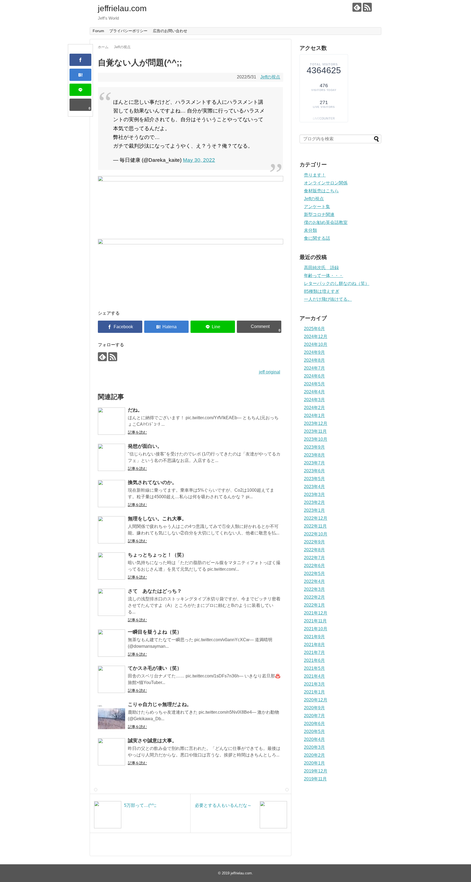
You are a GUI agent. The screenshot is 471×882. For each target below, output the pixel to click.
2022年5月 (314, 573)
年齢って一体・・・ (323, 275)
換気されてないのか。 (152, 482)
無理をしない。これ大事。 (157, 518)
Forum (98, 31)
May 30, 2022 (199, 160)
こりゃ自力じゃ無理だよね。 (160, 704)
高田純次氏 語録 (321, 267)
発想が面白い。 (145, 446)
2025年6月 (314, 328)
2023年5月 (314, 478)
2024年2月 (314, 407)
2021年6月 (314, 660)
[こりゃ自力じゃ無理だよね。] (111, 715)
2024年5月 (314, 384)
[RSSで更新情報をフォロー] (367, 7)
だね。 (135, 410)
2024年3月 (314, 399)
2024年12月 (315, 336)
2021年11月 (315, 621)
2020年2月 (314, 755)
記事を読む (137, 432)
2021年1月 (314, 692)
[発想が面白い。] (111, 457)
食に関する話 (317, 238)
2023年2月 (314, 502)
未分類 (310, 230)
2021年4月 (314, 676)
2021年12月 (315, 613)
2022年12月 (315, 518)
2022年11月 (315, 526)
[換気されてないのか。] (111, 493)
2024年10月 (315, 344)
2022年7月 (314, 557)
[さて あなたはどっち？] (111, 602)
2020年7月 (314, 715)
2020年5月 (314, 731)
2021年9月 (314, 636)
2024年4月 (314, 392)
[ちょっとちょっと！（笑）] (111, 566)
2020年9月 (314, 707)
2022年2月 (314, 597)
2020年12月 (315, 700)
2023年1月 (314, 510)
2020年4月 (314, 739)
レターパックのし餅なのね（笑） (336, 283)
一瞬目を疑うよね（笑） (155, 632)
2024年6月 (314, 376)
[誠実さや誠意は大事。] (111, 751)
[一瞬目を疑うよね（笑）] (111, 643)
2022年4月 (314, 581)
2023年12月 (315, 423)
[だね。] (111, 421)
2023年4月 (314, 486)
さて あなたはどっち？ (155, 591)
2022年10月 (315, 534)
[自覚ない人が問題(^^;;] (80, 75)
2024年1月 (314, 415)
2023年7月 (314, 463)
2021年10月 (315, 628)
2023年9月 (314, 447)
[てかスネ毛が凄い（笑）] (111, 679)
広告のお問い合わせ (170, 31)
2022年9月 (314, 542)
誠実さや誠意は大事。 (152, 740)
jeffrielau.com (122, 8)
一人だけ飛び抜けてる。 (328, 299)
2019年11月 (315, 779)
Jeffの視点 (270, 77)
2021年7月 (314, 652)
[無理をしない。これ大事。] (111, 529)
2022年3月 (314, 589)
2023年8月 (314, 455)
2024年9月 (314, 352)
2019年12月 (315, 771)
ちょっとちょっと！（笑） (157, 555)
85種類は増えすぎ (321, 291)
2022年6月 (314, 565)
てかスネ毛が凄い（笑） (155, 668)
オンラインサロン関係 (326, 183)
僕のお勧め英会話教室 (326, 222)
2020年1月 (314, 763)
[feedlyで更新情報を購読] (356, 7)
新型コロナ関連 (319, 214)
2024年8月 (314, 360)
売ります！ (315, 175)
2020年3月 (314, 747)
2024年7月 (314, 368)
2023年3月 (314, 494)
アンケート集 (317, 206)
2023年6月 (314, 471)
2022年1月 (314, 605)
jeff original (269, 372)
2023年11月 (315, 431)
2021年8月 (314, 644)
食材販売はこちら (321, 190)
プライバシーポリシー (128, 31)
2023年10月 (315, 439)
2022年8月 (314, 550)
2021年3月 (314, 684)
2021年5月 (314, 668)
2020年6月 (314, 723)
